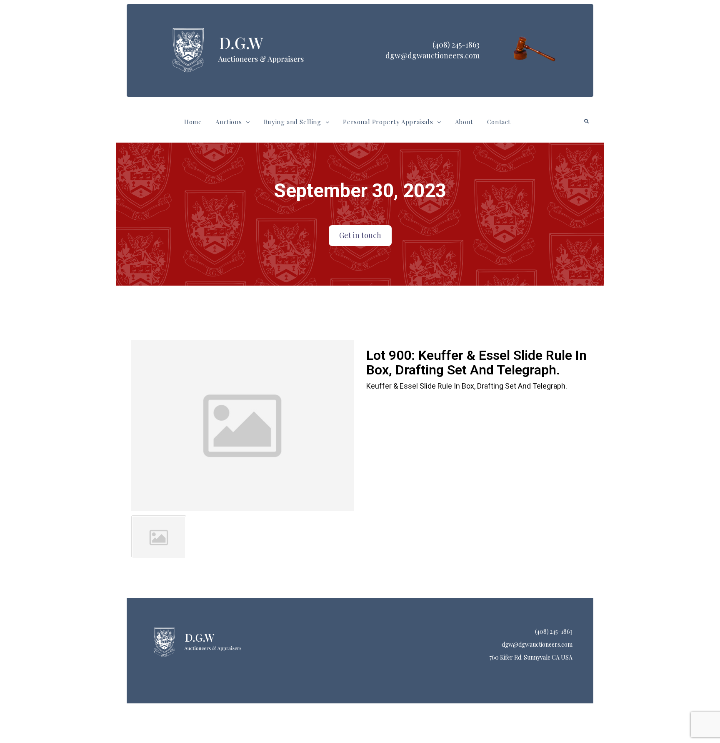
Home (193, 122)
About (464, 122)
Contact (499, 122)
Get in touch (360, 235)
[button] (232, 122)
